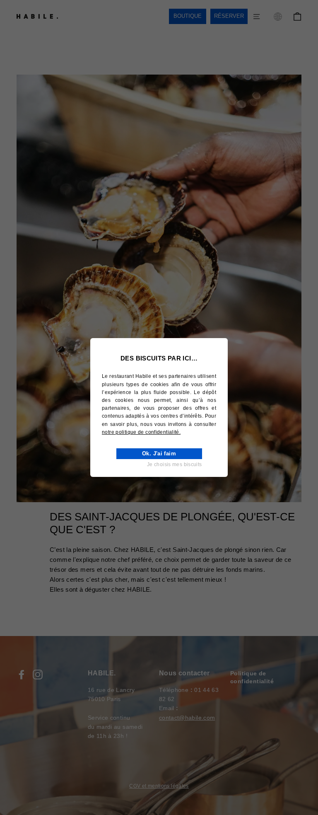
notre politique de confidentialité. (141, 432)
